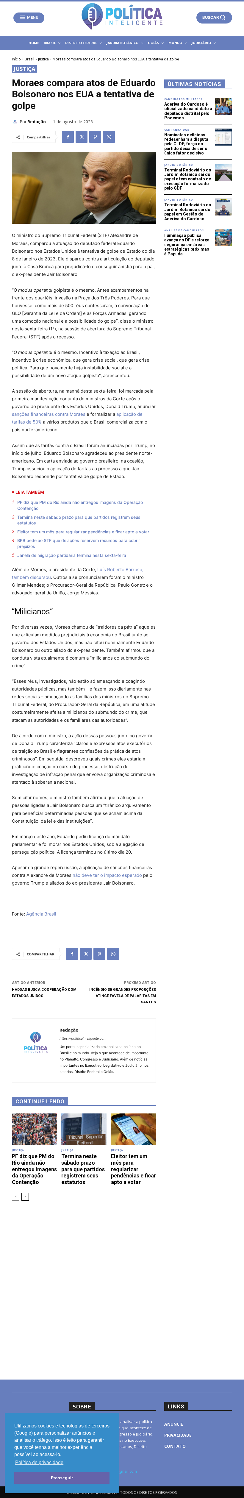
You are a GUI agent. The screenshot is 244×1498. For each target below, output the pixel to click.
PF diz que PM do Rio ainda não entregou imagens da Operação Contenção (80, 505)
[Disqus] (84, 1289)
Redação (36, 121)
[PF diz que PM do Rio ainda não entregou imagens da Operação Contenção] (34, 1129)
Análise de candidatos (184, 230)
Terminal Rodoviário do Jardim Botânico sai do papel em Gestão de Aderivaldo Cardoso (187, 211)
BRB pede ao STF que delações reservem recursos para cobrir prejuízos (78, 543)
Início (16, 59)
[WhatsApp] (109, 137)
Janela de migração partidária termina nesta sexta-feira (71, 555)
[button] (214, 17)
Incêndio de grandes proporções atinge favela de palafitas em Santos (122, 996)
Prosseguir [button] (62, 1477)
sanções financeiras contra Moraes (48, 414)
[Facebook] (68, 137)
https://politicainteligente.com (83, 1038)
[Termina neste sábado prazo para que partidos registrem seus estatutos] (83, 1129)
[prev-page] (15, 1197)
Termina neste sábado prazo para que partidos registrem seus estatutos (78, 520)
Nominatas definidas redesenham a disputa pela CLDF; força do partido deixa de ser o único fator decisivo (186, 144)
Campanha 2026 (177, 130)
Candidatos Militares (183, 99)
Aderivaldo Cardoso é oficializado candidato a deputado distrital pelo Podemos (188, 111)
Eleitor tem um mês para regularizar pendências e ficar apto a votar (83, 531)
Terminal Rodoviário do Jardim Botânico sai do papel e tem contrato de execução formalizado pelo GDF (187, 179)
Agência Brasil (41, 914)
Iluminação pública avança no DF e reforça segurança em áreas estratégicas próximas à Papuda (186, 244)
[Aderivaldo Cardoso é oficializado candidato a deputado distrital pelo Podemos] (223, 106)
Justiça (43, 59)
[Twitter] (81, 137)
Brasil (29, 59)
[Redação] (16, 122)
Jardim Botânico (178, 165)
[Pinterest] (95, 137)
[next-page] (25, 1197)
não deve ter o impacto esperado (107, 875)
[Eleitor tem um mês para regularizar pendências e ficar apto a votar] (133, 1129)
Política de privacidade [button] (39, 1462)
